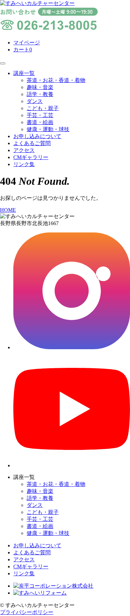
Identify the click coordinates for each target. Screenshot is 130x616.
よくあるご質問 (32, 143)
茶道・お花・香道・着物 (56, 80)
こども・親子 (43, 108)
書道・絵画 (40, 122)
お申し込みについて (37, 136)
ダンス (35, 101)
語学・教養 (40, 94)
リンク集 (24, 164)
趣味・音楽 (40, 87)
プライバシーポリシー (26, 612)
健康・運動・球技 (48, 129)
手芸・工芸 (40, 115)
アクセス (24, 150)
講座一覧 (24, 73)
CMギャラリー (30, 157)
